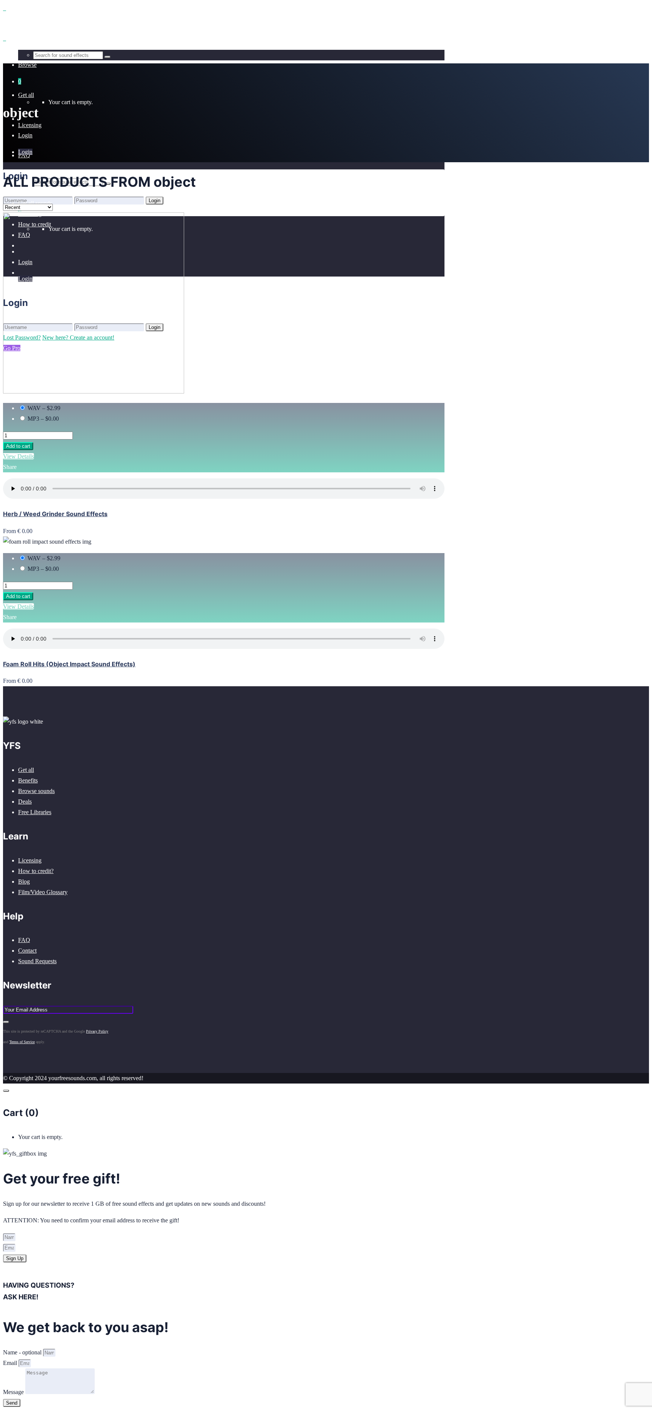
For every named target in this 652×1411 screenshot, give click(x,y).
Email (10, 1363)
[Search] (108, 57)
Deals (25, 801)
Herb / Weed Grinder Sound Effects (55, 514)
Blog (24, 881)
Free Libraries (34, 812)
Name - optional (23, 1352)
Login (25, 135)
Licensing (30, 860)
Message (14, 1392)
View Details (18, 456)
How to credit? (36, 871)
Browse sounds (36, 791)
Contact (27, 950)
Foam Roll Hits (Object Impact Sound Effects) (69, 664)
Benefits (28, 780)
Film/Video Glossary (43, 892)
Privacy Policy (97, 1031)
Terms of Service (22, 1042)
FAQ (24, 940)
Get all (26, 770)
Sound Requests (37, 961)
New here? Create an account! (78, 211)
